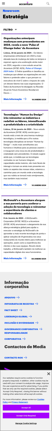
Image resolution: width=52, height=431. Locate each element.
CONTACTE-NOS (13, 357)
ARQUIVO (9, 297)
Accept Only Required (26, 415)
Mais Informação (16, 98)
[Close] (49, 374)
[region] (26, 400)
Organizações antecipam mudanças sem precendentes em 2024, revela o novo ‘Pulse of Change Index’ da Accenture (24, 43)
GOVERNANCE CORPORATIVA (21, 329)
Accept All (26, 407)
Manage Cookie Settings (26, 423)
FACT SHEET (11, 310)
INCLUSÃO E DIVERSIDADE (19, 322)
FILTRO (8, 29)
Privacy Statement (20, 402)
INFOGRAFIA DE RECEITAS (19, 303)
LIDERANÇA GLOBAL (16, 316)
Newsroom (11, 10)
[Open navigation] (3, 3)
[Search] (48, 3)
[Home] (25, 3)
